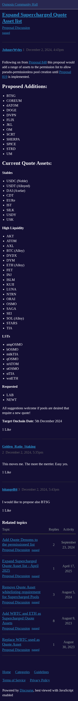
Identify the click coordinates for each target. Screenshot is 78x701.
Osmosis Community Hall (20, 4)
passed (6, 33)
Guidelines (41, 672)
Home (6, 672)
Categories (22, 672)
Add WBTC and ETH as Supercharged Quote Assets (21, 618)
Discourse (26, 690)
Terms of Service (14, 680)
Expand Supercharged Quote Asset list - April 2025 (20, 566)
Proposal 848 (38, 62)
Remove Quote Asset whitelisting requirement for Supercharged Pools (21, 592)
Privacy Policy (40, 680)
